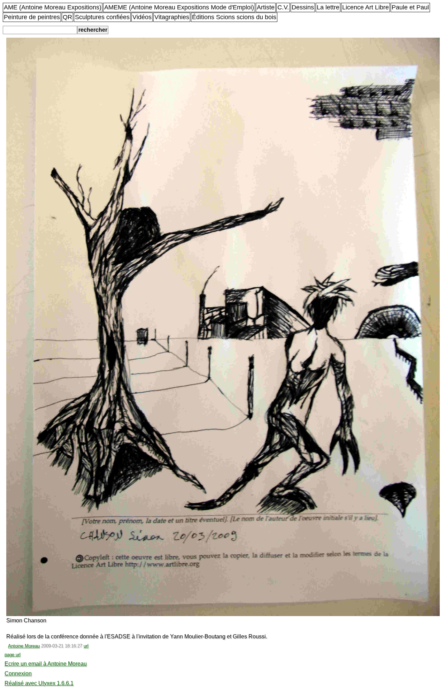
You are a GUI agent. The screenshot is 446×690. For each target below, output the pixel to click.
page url (13, 654)
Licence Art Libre (365, 7)
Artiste (266, 7)
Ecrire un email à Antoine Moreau (46, 664)
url (86, 646)
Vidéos (142, 17)
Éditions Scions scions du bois (234, 17)
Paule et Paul (410, 7)
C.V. (283, 7)
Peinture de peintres (32, 17)
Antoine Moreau (24, 646)
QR (67, 17)
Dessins (303, 7)
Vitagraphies (171, 17)
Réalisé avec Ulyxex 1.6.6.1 (39, 683)
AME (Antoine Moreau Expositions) (52, 7)
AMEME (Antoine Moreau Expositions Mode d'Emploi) (179, 7)
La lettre (328, 7)
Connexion (18, 673)
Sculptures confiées (102, 17)
